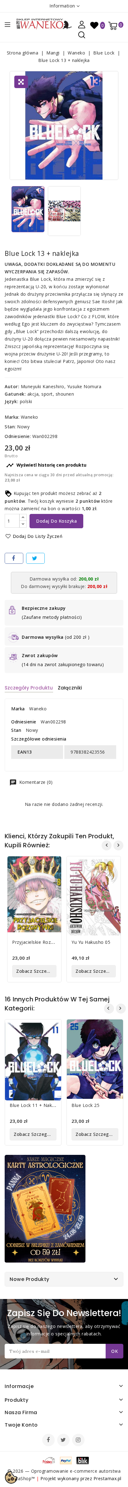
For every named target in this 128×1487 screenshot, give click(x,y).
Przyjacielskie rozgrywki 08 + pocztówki (55, 942)
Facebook (49, 1440)
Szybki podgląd (52, 864)
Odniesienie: (18, 436)
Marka (18, 709)
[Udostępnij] (14, 558)
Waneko (29, 417)
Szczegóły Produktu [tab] (29, 688)
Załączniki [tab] (70, 688)
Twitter (64, 1440)
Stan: (10, 427)
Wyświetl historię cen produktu (46, 465)
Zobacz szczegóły (36, 971)
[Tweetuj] (35, 558)
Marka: (12, 417)
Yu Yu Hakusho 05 (90, 942)
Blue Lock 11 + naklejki (35, 1105)
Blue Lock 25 (85, 1105)
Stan (16, 730)
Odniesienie (23, 722)
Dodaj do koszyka (56, 521)
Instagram (79, 1440)
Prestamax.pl (107, 1478)
